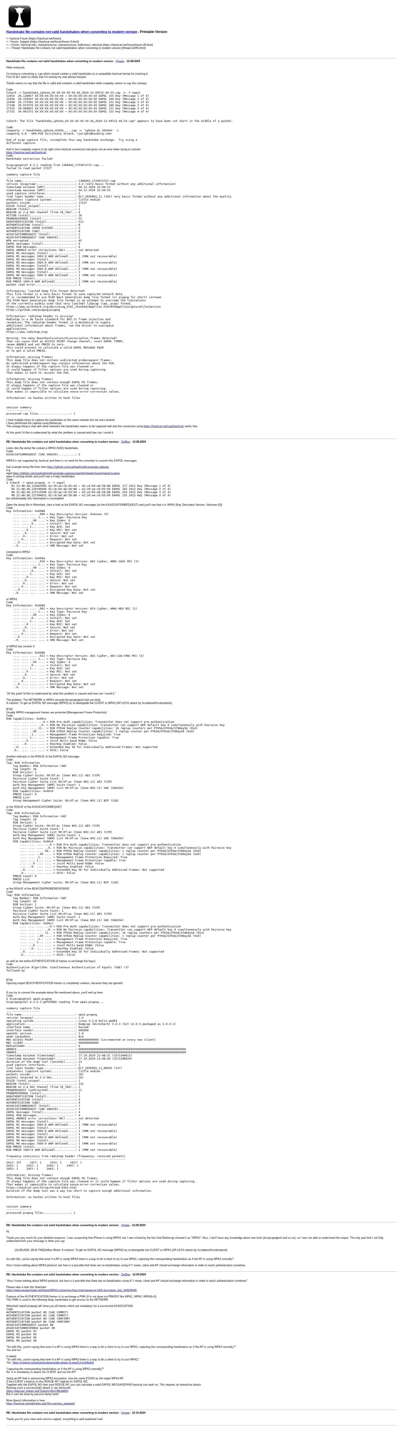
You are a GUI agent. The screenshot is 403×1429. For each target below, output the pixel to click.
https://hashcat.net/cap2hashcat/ (26, 152)
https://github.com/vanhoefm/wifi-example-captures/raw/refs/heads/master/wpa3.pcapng (66, 473)
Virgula (120, 61)
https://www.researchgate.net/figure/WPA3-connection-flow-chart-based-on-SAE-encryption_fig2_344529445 (71, 1290)
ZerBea (125, 441)
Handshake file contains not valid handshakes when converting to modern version (71, 32)
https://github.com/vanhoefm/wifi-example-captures (78, 467)
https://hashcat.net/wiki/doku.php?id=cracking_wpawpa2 (40, 1403)
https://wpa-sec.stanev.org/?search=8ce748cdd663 (37, 1390)
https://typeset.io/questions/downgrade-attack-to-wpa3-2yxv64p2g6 (53, 1362)
